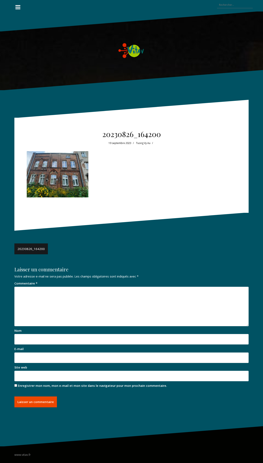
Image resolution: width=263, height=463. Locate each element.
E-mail (19, 349)
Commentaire (25, 283)
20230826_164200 (31, 249)
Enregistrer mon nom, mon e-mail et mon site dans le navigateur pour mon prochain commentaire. (92, 386)
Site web (20, 367)
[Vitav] (132, 50)
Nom (18, 330)
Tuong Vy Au (143, 143)
